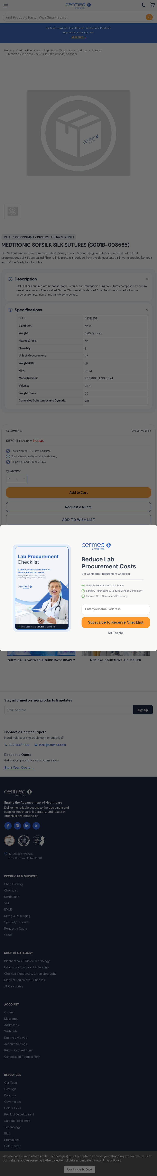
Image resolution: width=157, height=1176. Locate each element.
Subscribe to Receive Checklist (116, 622)
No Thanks (115, 632)
